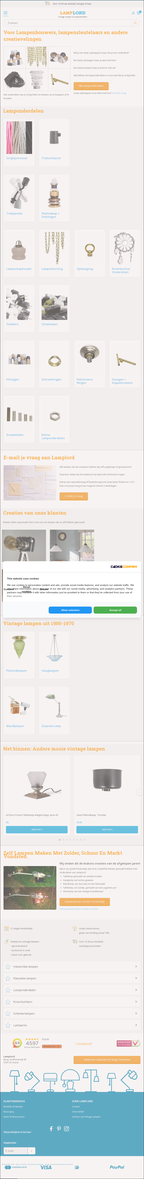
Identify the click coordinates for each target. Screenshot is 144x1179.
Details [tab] (44, 589)
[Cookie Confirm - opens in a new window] (124, 566)
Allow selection (70, 610)
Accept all (115, 610)
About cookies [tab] (26, 589)
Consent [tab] (9, 589)
